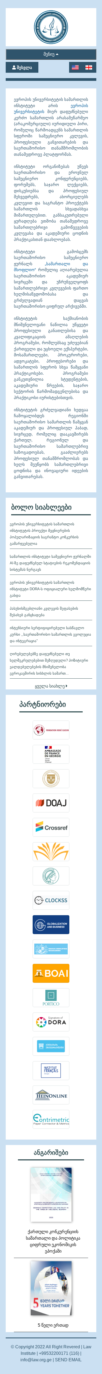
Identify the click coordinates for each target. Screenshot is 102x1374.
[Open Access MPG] (51, 876)
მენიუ (49, 54)
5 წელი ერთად (53, 1325)
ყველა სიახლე (50, 686)
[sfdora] (51, 1022)
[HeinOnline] (51, 1095)
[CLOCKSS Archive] (51, 900)
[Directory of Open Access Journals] (51, 803)
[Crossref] (51, 827)
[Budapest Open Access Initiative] (51, 973)
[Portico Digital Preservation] (51, 997)
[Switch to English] (76, 67)
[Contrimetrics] (51, 1119)
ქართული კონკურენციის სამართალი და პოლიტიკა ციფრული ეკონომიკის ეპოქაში (53, 1241)
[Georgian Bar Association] (51, 778)
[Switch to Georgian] (89, 67)
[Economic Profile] (51, 1046)
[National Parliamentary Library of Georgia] (51, 851)
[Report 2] (51, 1195)
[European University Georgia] (51, 924)
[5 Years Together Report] (51, 1288)
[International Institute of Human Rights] (51, 730)
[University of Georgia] (51, 949)
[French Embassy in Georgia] (51, 754)
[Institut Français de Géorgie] (51, 1070)
